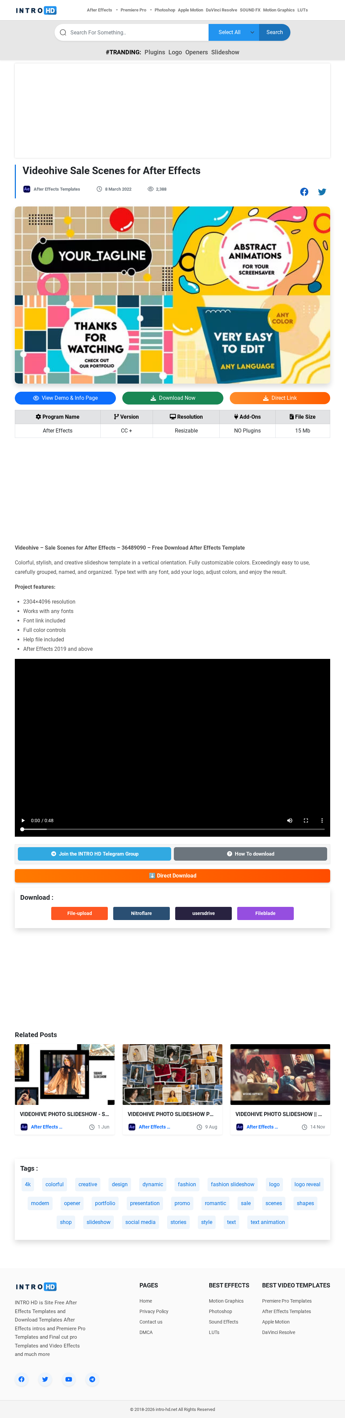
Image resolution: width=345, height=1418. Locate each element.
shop (66, 1222)
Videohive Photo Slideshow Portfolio (181, 1114)
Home (145, 1301)
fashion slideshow (232, 1184)
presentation (145, 1203)
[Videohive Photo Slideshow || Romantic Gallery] (280, 1074)
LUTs (214, 1332)
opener (72, 1203)
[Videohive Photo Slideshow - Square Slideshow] (65, 1074)
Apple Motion (276, 1322)
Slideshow (225, 52)
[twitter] (45, 1379)
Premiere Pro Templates (287, 1301)
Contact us (150, 1322)
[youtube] (68, 1379)
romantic (215, 1203)
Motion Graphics (226, 1301)
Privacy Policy (153, 1311)
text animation (268, 1222)
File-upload (79, 913)
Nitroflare (141, 913)
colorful (54, 1184)
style (206, 1222)
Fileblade (265, 913)
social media (140, 1222)
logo (274, 1184)
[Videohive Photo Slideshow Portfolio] (172, 1074)
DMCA (146, 1332)
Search (274, 32)
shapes (305, 1203)
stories (178, 1222)
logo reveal (307, 1184)
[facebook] (21, 1379)
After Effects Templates (57, 189)
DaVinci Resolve (278, 1332)
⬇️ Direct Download (172, 875)
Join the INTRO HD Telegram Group (98, 854)
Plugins (155, 52)
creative (88, 1184)
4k (28, 1184)
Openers (196, 52)
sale (246, 1203)
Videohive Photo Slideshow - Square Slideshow (87, 1114)
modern (40, 1203)
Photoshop (220, 1311)
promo (182, 1203)
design (120, 1184)
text (231, 1222)
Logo (175, 52)
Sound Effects (223, 1322)
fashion (187, 1184)
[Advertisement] (172, 110)
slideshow (99, 1222)
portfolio (105, 1203)
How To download (254, 854)
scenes (273, 1203)
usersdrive (203, 913)
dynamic (153, 1184)
